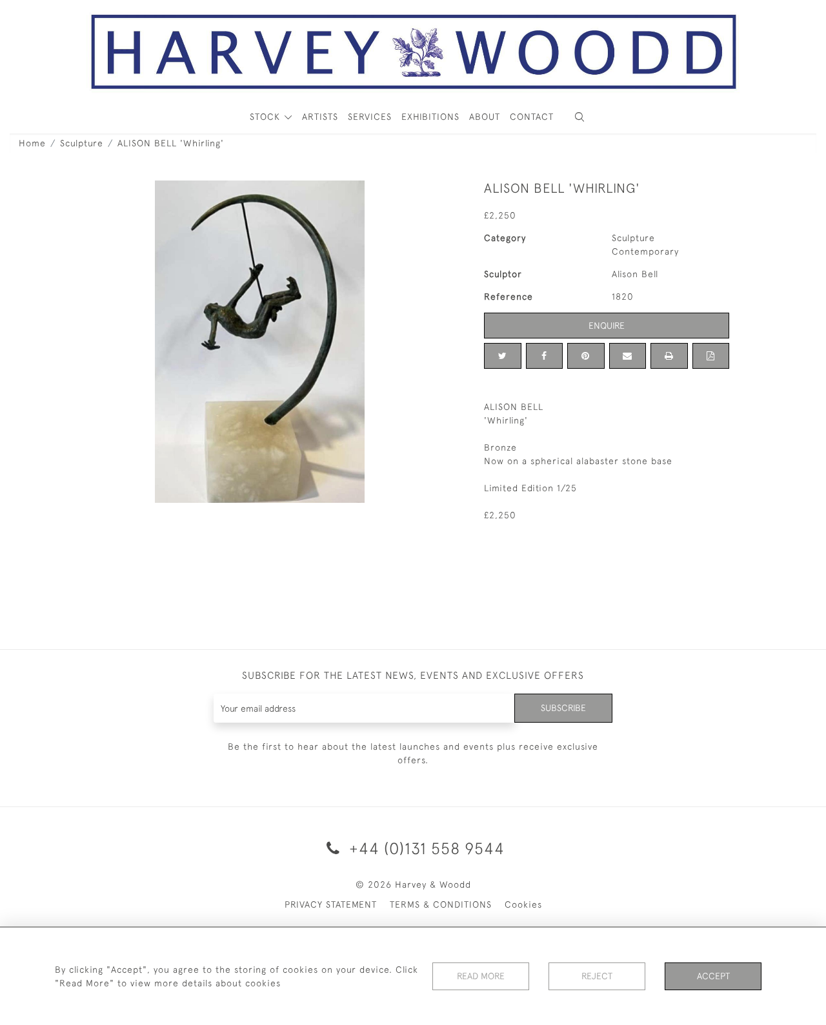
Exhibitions (430, 117)
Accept (713, 976)
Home (32, 143)
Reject (596, 976)
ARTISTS (320, 117)
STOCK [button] (266, 117)
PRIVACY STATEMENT (331, 904)
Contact (532, 117)
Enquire (607, 325)
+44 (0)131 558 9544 (425, 848)
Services (370, 117)
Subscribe (563, 708)
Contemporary (645, 251)
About (484, 117)
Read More (481, 976)
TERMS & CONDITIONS (441, 904)
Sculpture (81, 143)
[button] (579, 117)
